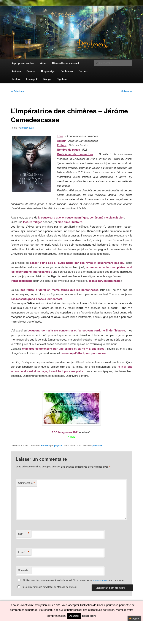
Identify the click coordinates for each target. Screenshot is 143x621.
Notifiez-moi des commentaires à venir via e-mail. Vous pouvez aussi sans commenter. (74, 580)
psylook (58, 445)
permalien (98, 445)
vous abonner (100, 580)
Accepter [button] (74, 616)
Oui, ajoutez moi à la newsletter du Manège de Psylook (49, 586)
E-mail (23, 552)
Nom (23, 534)
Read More (89, 615)
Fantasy (45, 445)
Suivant (126, 91)
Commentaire (26, 483)
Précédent (18, 91)
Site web (23, 570)
